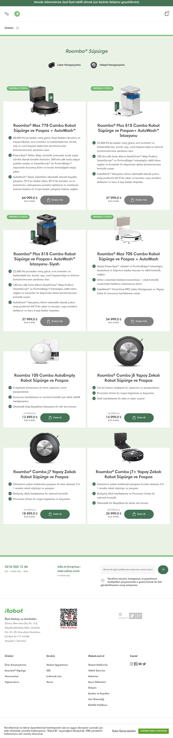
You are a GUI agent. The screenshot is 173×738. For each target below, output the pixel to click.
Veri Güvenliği (96, 699)
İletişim (92, 688)
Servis (49, 682)
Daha (115, 731)
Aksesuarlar (12, 676)
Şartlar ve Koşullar (98, 693)
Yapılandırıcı (12, 682)
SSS (48, 671)
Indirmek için (54, 676)
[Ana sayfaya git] (30, 14)
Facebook (136, 665)
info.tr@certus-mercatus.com (69, 569)
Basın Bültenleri (97, 682)
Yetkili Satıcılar (96, 671)
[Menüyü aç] (6, 13)
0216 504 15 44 (16, 567)
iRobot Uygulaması (57, 665)
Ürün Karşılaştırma (15, 665)
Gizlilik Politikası (97, 705)
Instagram (131, 665)
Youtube (140, 665)
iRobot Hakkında (98, 665)
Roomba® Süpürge (15, 671)
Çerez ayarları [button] (127, 731)
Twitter (144, 665)
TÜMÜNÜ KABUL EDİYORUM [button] (153, 731)
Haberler (93, 676)
